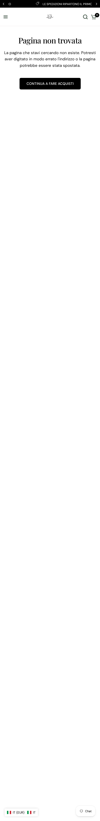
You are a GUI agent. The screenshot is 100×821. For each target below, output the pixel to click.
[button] (21, 812)
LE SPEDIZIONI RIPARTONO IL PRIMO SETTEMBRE (56, 4)
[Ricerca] (85, 17)
